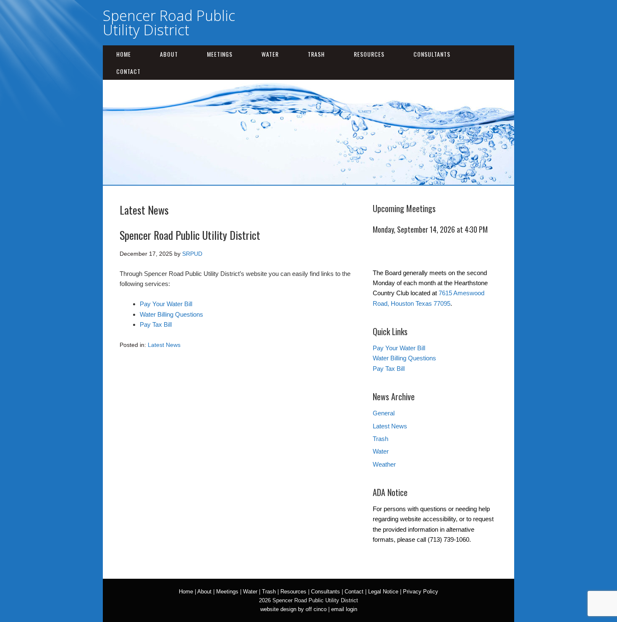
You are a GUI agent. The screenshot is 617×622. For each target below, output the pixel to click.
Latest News (164, 344)
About (169, 54)
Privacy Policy (420, 591)
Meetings (220, 54)
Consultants (431, 54)
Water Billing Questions (171, 314)
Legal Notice (383, 591)
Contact (128, 71)
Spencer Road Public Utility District (169, 22)
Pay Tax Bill (156, 324)
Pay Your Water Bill (166, 303)
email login (344, 609)
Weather (384, 464)
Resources (369, 54)
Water (270, 54)
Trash (316, 54)
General (384, 413)
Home (123, 54)
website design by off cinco (293, 609)
